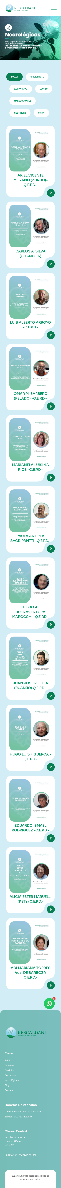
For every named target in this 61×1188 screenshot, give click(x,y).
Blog (7, 1085)
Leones (44, 89)
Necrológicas (12, 1080)
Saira (41, 113)
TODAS (14, 77)
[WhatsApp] (49, 1003)
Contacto (9, 1090)
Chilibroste (37, 77)
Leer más (51, 193)
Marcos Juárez (22, 101)
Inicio (7, 1060)
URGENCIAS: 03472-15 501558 (20, 1155)
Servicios (9, 1070)
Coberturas (10, 1075)
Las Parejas (20, 89)
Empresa (9, 1065)
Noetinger (20, 113)
